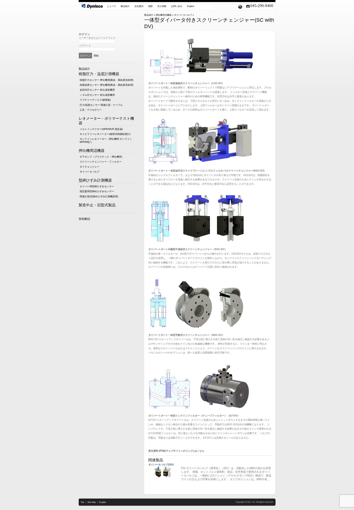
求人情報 (161, 6)
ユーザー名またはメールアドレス (97, 37)
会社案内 (138, 6)
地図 (150, 6)
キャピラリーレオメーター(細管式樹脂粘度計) (105, 134)
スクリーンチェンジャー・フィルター (100, 161)
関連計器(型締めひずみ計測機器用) (99, 196)
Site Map (91, 502)
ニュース (111, 6)
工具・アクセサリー (91, 109)
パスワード (85, 45)
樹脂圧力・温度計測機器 (99, 74)
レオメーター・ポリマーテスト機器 (106, 120)
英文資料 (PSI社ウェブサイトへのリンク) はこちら (176, 450)
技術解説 (84, 218)
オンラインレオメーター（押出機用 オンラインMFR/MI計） (106, 140)
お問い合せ (176, 6)
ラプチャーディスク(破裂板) (95, 99)
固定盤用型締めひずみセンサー (97, 191)
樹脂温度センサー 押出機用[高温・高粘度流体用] (106, 84)
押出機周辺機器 (163, 15)
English (190, 6)
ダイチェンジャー (89, 166)
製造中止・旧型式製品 (97, 205)
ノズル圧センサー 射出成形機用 (97, 95)
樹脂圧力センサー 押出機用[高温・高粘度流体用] (106, 80)
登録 (96, 55)
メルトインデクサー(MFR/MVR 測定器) (101, 129)
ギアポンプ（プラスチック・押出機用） (102, 156)
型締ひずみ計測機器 (95, 180)
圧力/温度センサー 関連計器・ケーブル (101, 105)
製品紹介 (125, 6)
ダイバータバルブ (183, 15)
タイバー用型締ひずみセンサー (97, 186)
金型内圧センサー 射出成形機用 (97, 89)
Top (82, 502)
